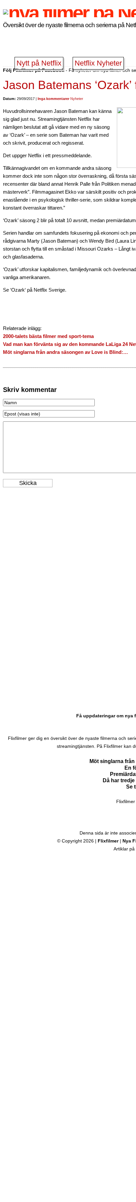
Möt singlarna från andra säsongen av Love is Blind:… (65, 352)
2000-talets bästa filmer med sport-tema (48, 336)
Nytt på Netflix (39, 63)
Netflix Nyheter (98, 63)
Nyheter (76, 99)
